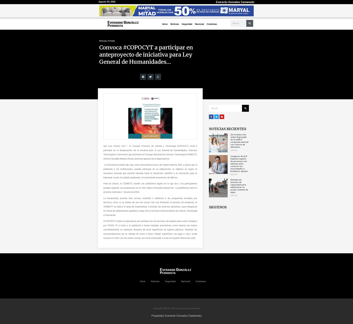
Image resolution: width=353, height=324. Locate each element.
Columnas (212, 24)
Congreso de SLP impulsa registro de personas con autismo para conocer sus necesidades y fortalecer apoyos (239, 163)
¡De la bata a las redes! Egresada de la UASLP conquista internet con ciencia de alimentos (239, 140)
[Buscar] (249, 23)
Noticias (174, 24)
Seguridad (187, 24)
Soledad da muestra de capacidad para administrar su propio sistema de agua (239, 186)
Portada (111, 41)
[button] (143, 77)
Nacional (199, 24)
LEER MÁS (233, 150)
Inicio (165, 24)
